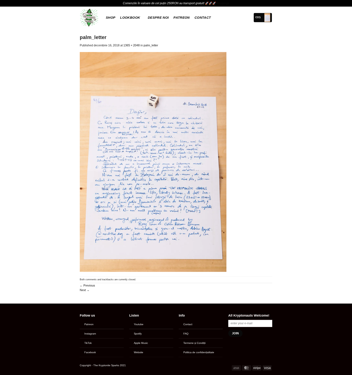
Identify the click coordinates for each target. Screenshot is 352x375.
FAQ (185, 333)
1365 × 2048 (131, 45)
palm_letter (151, 45)
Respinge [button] (223, 3)
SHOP (110, 17)
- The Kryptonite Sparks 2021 (109, 365)
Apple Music (141, 342)
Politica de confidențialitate (198, 352)
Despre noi (158, 17)
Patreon (89, 324)
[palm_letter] (153, 161)
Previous (87, 285)
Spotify (138, 333)
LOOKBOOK (130, 17)
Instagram (90, 333)
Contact (203, 17)
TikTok (88, 342)
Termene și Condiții (194, 342)
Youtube (138, 324)
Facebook (90, 352)
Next (84, 290)
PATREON (181, 17)
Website (138, 352)
